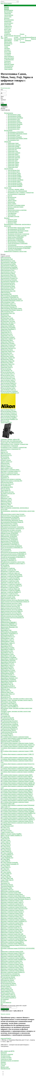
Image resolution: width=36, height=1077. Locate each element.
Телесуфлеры (12, 215)
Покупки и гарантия (7, 1054)
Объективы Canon (13, 143)
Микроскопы (8, 39)
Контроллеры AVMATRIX (15, 240)
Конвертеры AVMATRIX (15, 238)
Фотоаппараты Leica (14, 119)
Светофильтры (12, 213)
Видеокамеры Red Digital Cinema (17, 138)
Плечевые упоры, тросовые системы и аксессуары (7, 48)
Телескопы (7, 61)
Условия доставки (6, 1057)
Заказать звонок (5, 1014)
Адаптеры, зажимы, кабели (16, 189)
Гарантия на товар (6, 1059)
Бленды (10, 195)
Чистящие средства (13, 216)
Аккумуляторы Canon (14, 173)
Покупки (3, 1064)
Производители (5, 1068)
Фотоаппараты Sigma (14, 127)
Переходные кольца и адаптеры (17, 210)
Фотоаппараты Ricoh (14, 125)
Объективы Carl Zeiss (14, 145)
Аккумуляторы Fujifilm (14, 176)
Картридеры (11, 202)
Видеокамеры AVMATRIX (16, 132)
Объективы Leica (13, 151)
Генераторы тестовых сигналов (17, 235)
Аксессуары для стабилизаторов (17, 191)
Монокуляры (8, 42)
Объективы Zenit (13, 167)
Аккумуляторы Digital (14, 175)
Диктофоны (7, 31)
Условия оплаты (5, 1056)
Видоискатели (12, 197)
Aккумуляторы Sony (14, 170)
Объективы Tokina (13, 164)
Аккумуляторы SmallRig (15, 186)
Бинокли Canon (12, 219)
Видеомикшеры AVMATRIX (16, 229)
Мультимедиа (8, 43)
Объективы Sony (13, 160)
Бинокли (6, 18)
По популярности (6, 1002)
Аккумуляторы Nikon (14, 181)
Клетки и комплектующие (15, 207)
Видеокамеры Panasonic (15, 137)
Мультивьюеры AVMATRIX (16, 242)
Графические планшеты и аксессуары (8, 27)
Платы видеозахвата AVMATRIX (18, 243)
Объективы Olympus (14, 156)
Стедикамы (7, 53)
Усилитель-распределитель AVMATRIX (19, 246)
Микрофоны (8, 40)
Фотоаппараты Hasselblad (15, 117)
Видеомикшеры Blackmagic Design (18, 230)
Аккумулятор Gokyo (14, 172)
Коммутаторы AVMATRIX (16, 237)
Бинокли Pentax (12, 221)
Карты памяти (12, 203)
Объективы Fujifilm (13, 146)
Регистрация (8, 3)
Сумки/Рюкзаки (9, 59)
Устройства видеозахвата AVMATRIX (19, 248)
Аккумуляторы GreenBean (15, 180)
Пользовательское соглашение (10, 1060)
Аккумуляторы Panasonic (15, 184)
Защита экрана (12, 200)
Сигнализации (12, 245)
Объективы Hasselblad (14, 148)
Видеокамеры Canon (14, 135)
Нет (2, 1004)
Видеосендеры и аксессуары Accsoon (19, 227)
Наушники (11, 208)
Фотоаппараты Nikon (14, 121)
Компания (4, 1052)
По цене (3, 1001)
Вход (2, 3)
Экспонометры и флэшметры (8, 66)
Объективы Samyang (14, 157)
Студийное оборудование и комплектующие (9, 56)
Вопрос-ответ (5, 1067)
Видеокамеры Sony (13, 140)
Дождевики (11, 199)
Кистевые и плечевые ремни (16, 205)
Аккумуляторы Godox (14, 178)
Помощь (3, 1062)
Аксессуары (7, 16)
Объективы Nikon (13, 154)
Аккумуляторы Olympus (15, 183)
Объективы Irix (12, 149)
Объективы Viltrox (13, 165)
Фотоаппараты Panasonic (15, 124)
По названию (5, 999)
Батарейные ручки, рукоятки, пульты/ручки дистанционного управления (21, 193)
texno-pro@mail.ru (6, 1038)
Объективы (7, 13)
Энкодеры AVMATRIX (14, 249)
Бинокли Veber (12, 222)
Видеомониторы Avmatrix (15, 232)
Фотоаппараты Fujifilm (14, 116)
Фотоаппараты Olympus (15, 122)
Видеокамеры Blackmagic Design (17, 133)
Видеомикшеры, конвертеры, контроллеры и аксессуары (9, 22)
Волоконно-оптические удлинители (18, 234)
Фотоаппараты (8, 10)
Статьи (3, 1065)
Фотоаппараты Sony (14, 129)
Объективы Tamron (13, 162)
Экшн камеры (8, 69)
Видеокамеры (8, 12)
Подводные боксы (13, 211)
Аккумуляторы (8, 15)
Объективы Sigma (13, 159)
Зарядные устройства (7, 33)
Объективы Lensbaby (14, 152)
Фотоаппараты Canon (14, 114)
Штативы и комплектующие (9, 63)
